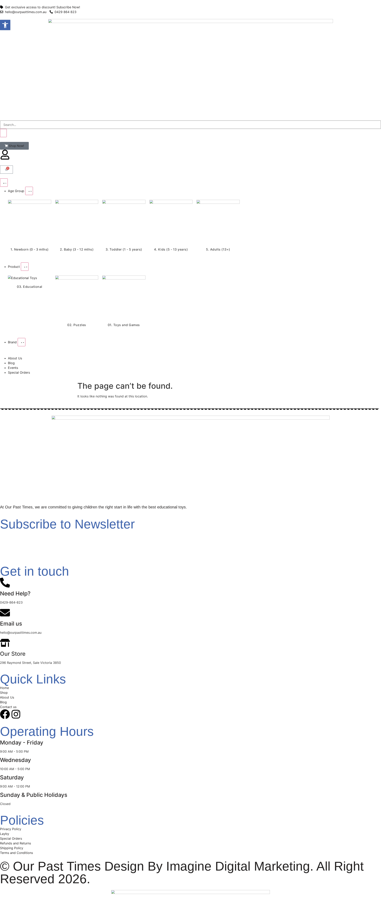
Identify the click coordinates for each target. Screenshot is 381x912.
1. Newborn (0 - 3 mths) (30, 249)
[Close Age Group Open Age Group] (29, 191)
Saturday (12, 777)
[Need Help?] (5, 583)
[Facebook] (5, 714)
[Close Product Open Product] (25, 266)
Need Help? (15, 593)
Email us (11, 623)
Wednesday (15, 760)
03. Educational (29, 287)
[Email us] (5, 613)
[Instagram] (16, 714)
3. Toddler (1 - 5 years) (124, 249)
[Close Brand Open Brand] (21, 342)
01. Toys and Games (124, 325)
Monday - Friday (21, 742)
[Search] (3, 133)
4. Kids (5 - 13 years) (171, 249)
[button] (5, 25)
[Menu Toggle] (4, 182)
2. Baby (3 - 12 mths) (77, 249)
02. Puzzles (76, 325)
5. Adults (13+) (218, 249)
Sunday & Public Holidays (33, 794)
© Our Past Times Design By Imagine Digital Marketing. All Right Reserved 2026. (182, 872)
